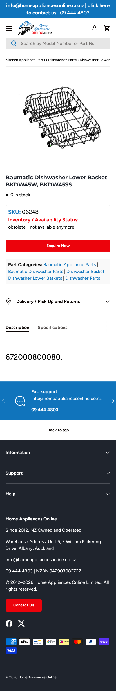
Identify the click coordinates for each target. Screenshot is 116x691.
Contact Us (23, 605)
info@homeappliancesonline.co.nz (66, 398)
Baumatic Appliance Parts (69, 264)
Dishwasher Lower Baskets (35, 278)
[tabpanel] (58, 350)
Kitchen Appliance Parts (25, 60)
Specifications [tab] (52, 327)
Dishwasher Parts (62, 60)
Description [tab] (17, 327)
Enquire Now (58, 245)
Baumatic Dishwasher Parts (35, 271)
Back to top (58, 430)
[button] (107, 28)
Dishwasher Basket (85, 271)
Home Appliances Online (37, 677)
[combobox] (58, 43)
